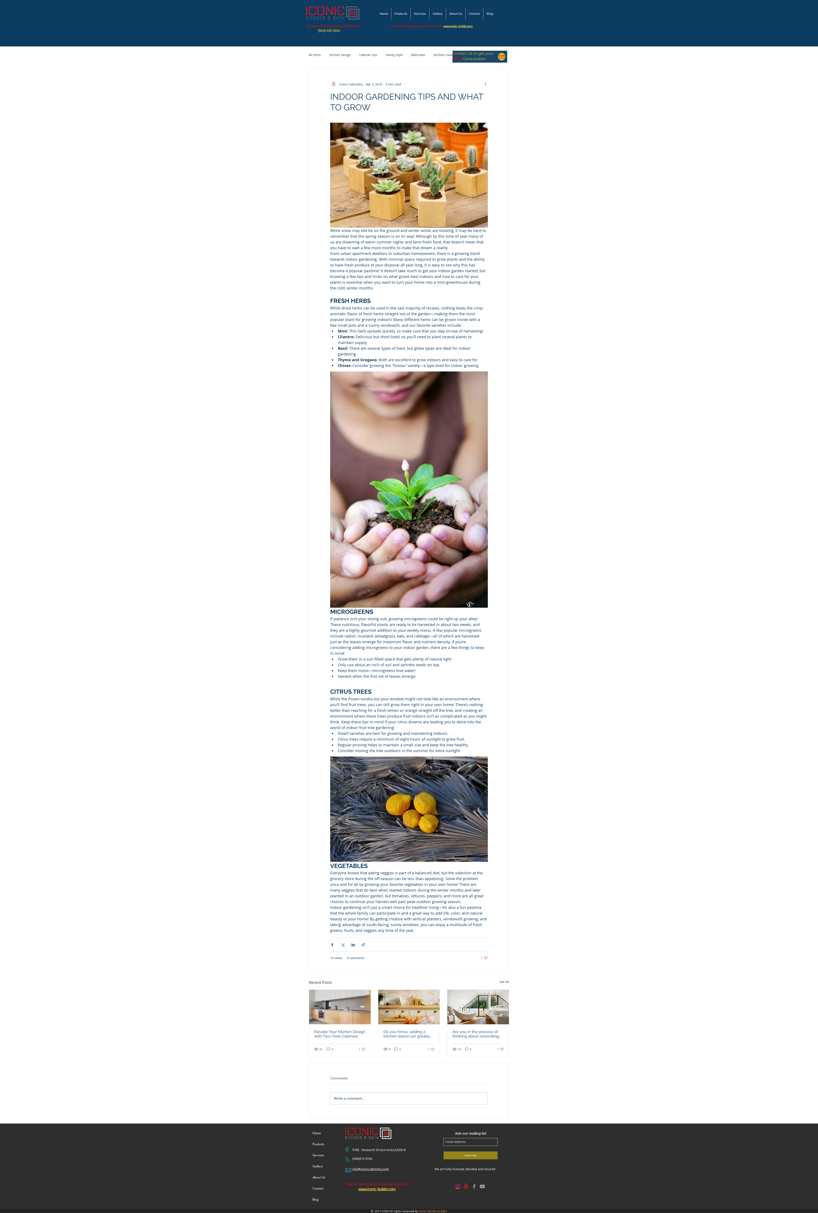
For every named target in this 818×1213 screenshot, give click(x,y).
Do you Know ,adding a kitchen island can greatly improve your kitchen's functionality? (406, 1033)
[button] (437, 14)
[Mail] (501, 56)
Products (318, 1144)
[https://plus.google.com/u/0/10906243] (482, 1186)
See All (504, 982)
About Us (319, 1177)
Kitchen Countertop (448, 55)
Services (318, 1155)
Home (317, 1133)
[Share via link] (363, 945)
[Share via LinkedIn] (353, 945)
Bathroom (418, 55)
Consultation (474, 58)
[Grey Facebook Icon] (474, 1186)
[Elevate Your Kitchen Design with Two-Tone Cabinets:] (340, 1007)
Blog (316, 1199)
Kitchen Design (340, 55)
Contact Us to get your (472, 53)
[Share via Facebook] (332, 945)
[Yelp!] (466, 1186)
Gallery (318, 1166)
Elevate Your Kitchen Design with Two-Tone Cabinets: (339, 1033)
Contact (318, 1188)
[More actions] (485, 84)
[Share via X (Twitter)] (343, 945)
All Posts (315, 55)
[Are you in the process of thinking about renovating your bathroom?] (478, 1007)
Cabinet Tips (368, 55)
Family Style (394, 55)
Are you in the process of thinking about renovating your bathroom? (475, 1033)
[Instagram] (458, 1186)
